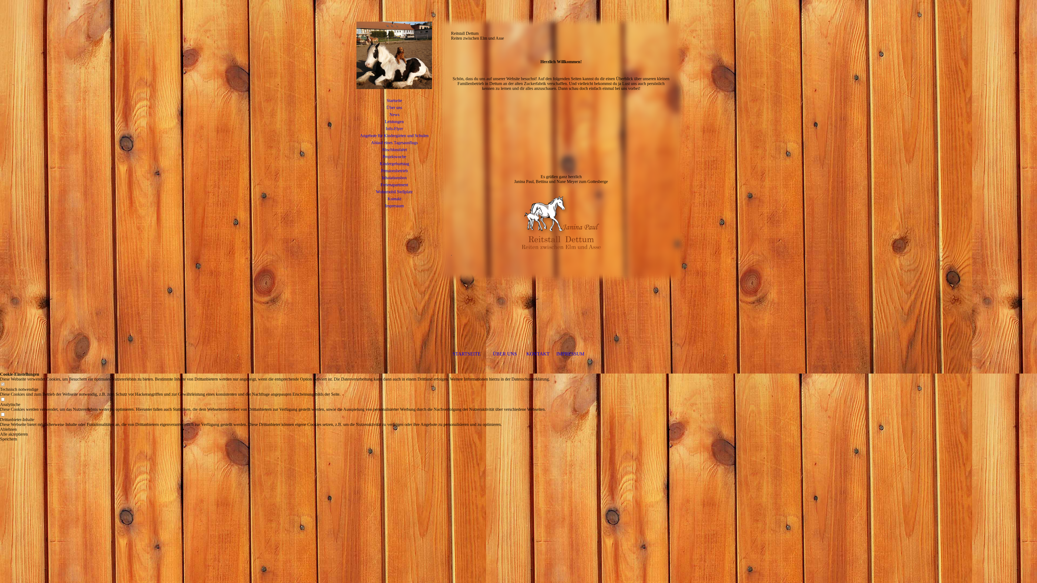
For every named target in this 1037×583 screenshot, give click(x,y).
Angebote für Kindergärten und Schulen (394, 135)
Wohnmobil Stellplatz (394, 191)
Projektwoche (394, 156)
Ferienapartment (394, 184)
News (394, 114)
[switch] (2, 384)
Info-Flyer (394, 128)
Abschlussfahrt (394, 149)
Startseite (394, 100)
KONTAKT (538, 354)
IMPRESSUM (570, 354)
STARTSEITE (467, 354)
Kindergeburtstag (394, 163)
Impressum (394, 206)
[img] (394, 55)
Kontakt (394, 198)
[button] (275, 429)
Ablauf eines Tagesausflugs (394, 142)
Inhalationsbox (394, 177)
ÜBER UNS (505, 354)
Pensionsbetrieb (394, 170)
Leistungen (394, 121)
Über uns (394, 107)
